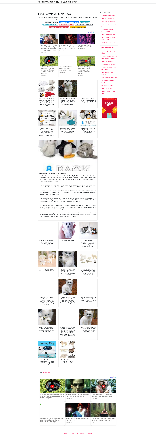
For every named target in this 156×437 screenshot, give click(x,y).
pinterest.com (46, 372)
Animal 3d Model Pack (106, 88)
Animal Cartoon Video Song (108, 21)
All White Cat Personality (107, 61)
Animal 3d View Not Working (108, 34)
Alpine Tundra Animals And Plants (108, 92)
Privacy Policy (80, 433)
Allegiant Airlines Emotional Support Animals (108, 38)
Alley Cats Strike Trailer (107, 85)
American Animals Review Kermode (107, 81)
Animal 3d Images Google (107, 18)
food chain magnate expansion (78, 27)
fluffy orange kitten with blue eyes (83, 24)
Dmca (65, 433)
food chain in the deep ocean (66, 24)
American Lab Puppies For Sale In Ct (109, 25)
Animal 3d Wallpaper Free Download (107, 48)
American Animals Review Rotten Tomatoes (107, 30)
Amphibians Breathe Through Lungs (108, 43)
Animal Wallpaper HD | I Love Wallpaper (58, 2)
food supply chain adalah (51, 22)
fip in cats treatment (85, 22)
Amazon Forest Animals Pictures (109, 15)
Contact (72, 433)
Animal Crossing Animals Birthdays (107, 73)
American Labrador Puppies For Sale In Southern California (109, 57)
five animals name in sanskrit (50, 24)
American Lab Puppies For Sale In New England (109, 68)
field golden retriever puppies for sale (69, 22)
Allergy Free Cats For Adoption (109, 77)
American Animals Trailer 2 (108, 64)
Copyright (89, 433)
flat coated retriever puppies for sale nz (59, 27)
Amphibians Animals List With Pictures (108, 52)
